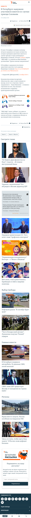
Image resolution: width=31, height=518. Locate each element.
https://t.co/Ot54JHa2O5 (22, 69)
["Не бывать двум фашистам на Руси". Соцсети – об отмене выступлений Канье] (15, 150)
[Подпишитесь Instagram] (19, 499)
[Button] (13, 21)
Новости (4, 6)
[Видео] (19, 516)
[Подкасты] (26, 499)
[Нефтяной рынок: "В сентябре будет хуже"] (15, 300)
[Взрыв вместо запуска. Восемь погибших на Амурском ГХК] (15, 407)
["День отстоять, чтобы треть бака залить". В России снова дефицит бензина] (15, 429)
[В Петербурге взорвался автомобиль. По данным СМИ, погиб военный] (15, 352)
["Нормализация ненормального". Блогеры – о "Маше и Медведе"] (15, 248)
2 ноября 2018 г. (24, 74)
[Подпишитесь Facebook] (5, 499)
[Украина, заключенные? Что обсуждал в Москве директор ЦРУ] (15, 174)
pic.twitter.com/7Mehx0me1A (9, 71)
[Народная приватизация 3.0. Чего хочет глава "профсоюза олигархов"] (15, 225)
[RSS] (23, 499)
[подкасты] (12, 516)
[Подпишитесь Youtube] (12, 499)
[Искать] (26, 516)
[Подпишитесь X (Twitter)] (9, 499)
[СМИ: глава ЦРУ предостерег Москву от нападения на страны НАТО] (15, 377)
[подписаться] (2, 502)
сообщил (22, 57)
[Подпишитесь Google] (2, 499)
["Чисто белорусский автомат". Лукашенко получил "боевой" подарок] (15, 322)
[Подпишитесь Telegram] (16, 499)
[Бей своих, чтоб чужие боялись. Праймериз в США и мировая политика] (15, 270)
